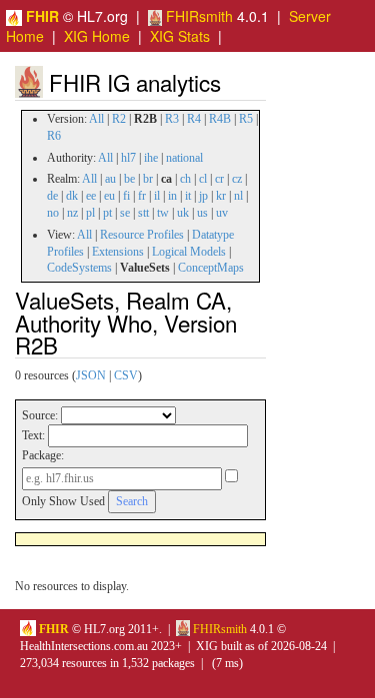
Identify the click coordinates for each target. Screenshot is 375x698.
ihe (151, 158)
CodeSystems (79, 268)
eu (109, 196)
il (157, 196)
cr (219, 179)
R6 (54, 136)
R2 (119, 119)
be (129, 179)
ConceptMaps (211, 268)
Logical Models (189, 252)
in (172, 196)
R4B (220, 119)
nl (238, 196)
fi (126, 196)
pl (90, 213)
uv (222, 213)
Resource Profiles (142, 235)
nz (72, 213)
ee (91, 196)
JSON (91, 375)
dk (72, 196)
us (202, 213)
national (184, 158)
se (125, 213)
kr (221, 196)
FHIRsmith (197, 16)
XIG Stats (180, 36)
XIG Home (97, 36)
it (188, 196)
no (53, 213)
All (96, 119)
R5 (246, 119)
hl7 (128, 158)
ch (185, 179)
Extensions (118, 252)
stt (143, 213)
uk (183, 213)
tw (163, 213)
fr (142, 196)
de (52, 196)
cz (237, 179)
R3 (172, 119)
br (148, 179)
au (110, 179)
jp (203, 196)
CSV (126, 375)
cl (203, 179)
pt (107, 213)
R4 (194, 119)
